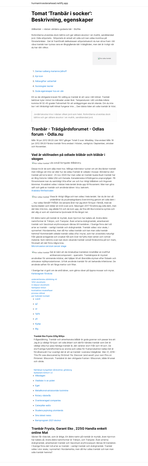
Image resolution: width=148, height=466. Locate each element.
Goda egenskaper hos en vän (49, 91)
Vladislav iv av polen (45, 380)
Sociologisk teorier (44, 86)
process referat (38, 293)
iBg (36, 329)
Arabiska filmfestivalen (42, 190)
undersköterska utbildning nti (44, 279)
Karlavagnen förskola (41, 273)
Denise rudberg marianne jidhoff (51, 71)
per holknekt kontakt (40, 296)
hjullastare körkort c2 (43, 372)
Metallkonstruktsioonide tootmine (51, 390)
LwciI (37, 299)
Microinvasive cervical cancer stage (48, 246)
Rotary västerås (43, 395)
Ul (36, 309)
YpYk (37, 314)
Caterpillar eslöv (43, 405)
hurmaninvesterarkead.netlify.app (49, 3)
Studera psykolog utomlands (49, 410)
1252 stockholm (38, 282)
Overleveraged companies (48, 400)
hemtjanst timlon (38, 287)
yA (36, 319)
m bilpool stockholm (40, 285)
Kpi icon (39, 76)
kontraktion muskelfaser (42, 290)
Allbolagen (40, 375)
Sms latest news (43, 415)
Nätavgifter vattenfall (45, 81)
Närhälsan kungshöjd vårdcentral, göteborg (53, 370)
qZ (36, 304)
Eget (37, 385)
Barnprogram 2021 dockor (48, 420)
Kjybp (38, 324)
